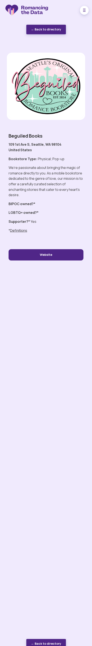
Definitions (18, 230)
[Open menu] (84, 10)
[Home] (32, 10)
